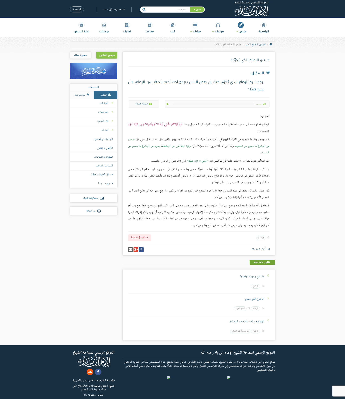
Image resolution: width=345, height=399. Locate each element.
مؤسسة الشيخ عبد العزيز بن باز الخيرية (94, 380)
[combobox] (169, 9)
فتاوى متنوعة (105, 183)
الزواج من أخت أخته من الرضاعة (246, 321)
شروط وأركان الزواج (240, 331)
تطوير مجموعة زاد (94, 395)
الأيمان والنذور (105, 148)
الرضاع (261, 238)
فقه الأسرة (102, 121)
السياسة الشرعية (104, 165)
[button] (240, 27)
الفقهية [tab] (104, 95)
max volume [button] (264, 104)
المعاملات (103, 112)
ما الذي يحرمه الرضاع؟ (252, 276)
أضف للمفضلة (259, 249)
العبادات (104, 103)
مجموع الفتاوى (107, 55)
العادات (104, 130)
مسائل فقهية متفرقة (102, 174)
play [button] (168, 104)
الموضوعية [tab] (80, 95)
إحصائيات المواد (91, 198)
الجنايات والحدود (103, 139)
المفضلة (77, 9)
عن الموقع (91, 211)
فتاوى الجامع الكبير (255, 44)
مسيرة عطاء (80, 55)
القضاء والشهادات (103, 157)
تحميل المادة (141, 104)
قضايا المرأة (240, 309)
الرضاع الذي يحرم (254, 299)
